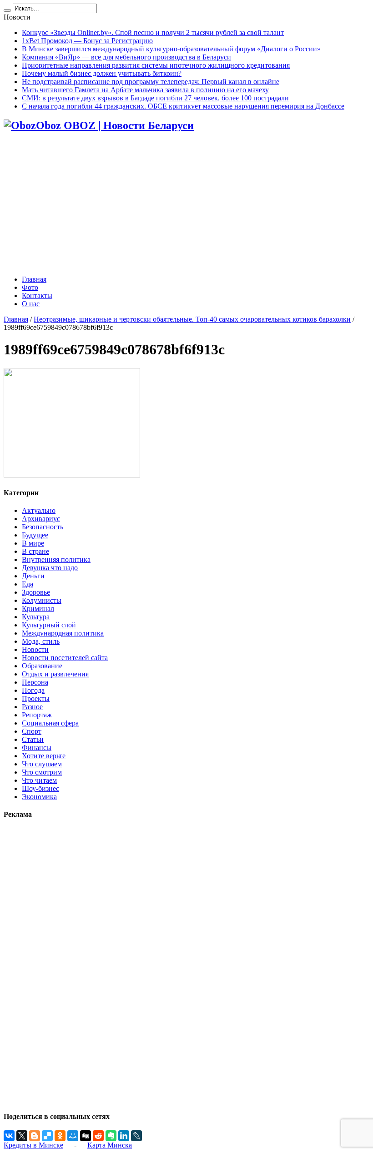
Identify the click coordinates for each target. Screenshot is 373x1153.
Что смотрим (42, 772)
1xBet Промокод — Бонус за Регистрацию (87, 41)
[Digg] (85, 1135)
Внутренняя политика (56, 559)
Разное (32, 707)
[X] (21, 1135)
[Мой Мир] (72, 1135)
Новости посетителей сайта (65, 657)
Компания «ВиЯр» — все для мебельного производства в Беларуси (126, 57)
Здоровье (36, 592)
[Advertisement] (186, 204)
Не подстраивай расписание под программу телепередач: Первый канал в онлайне (150, 81)
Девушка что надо (50, 568)
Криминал (38, 608)
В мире (33, 543)
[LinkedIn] (123, 1135)
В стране (35, 551)
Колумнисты (41, 600)
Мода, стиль (41, 641)
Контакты (37, 295)
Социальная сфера (50, 723)
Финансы (36, 747)
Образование (42, 666)
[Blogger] (34, 1135)
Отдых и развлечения (55, 674)
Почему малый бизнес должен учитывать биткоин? (101, 73)
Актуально (38, 510)
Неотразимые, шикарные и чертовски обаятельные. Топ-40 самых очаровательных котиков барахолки (192, 319)
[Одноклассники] (60, 1135)
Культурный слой (49, 625)
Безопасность (42, 527)
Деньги (33, 576)
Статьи (33, 739)
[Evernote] (111, 1135)
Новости (35, 649)
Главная (34, 279)
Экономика (39, 796)
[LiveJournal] (136, 1135)
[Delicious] (47, 1135)
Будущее (35, 535)
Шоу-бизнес (40, 788)
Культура (36, 617)
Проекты (36, 698)
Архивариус (41, 518)
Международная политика (63, 633)
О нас (31, 304)
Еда (27, 584)
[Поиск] (7, 10)
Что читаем (39, 780)
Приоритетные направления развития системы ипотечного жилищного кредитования (156, 65)
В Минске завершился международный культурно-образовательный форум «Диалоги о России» (171, 49)
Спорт (31, 731)
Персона (35, 682)
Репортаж (37, 715)
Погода (33, 690)
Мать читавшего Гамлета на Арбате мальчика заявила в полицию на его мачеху (145, 90)
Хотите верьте (44, 756)
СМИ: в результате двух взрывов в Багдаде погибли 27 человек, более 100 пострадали (155, 98)
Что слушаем (42, 764)
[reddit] (98, 1135)
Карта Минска (109, 1145)
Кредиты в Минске (33, 1145)
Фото (30, 287)
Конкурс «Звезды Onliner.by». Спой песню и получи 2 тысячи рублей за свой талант (153, 32)
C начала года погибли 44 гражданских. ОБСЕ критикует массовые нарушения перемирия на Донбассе (183, 106)
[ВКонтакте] (9, 1135)
